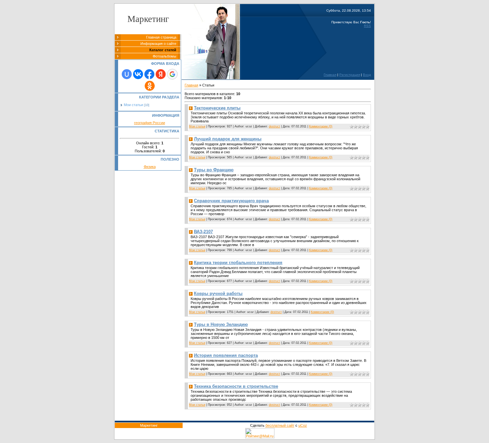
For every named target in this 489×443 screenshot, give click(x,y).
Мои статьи (133, 105)
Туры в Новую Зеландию (221, 324)
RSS (367, 26)
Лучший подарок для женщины (227, 138)
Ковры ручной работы (218, 293)
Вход (367, 74)
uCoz (302, 425)
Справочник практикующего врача (231, 200)
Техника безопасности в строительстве (236, 386)
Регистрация (349, 74)
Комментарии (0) (320, 126)
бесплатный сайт (279, 425)
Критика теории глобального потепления (238, 262)
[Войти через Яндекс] (161, 74)
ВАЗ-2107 (203, 231)
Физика (150, 167)
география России (149, 123)
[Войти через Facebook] (149, 74)
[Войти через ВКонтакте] (138, 74)
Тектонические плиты (217, 107)
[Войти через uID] (127, 74)
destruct (274, 126)
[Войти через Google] (172, 74)
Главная (330, 74)
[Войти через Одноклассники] (150, 86)
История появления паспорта (226, 355)
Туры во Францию (214, 169)
